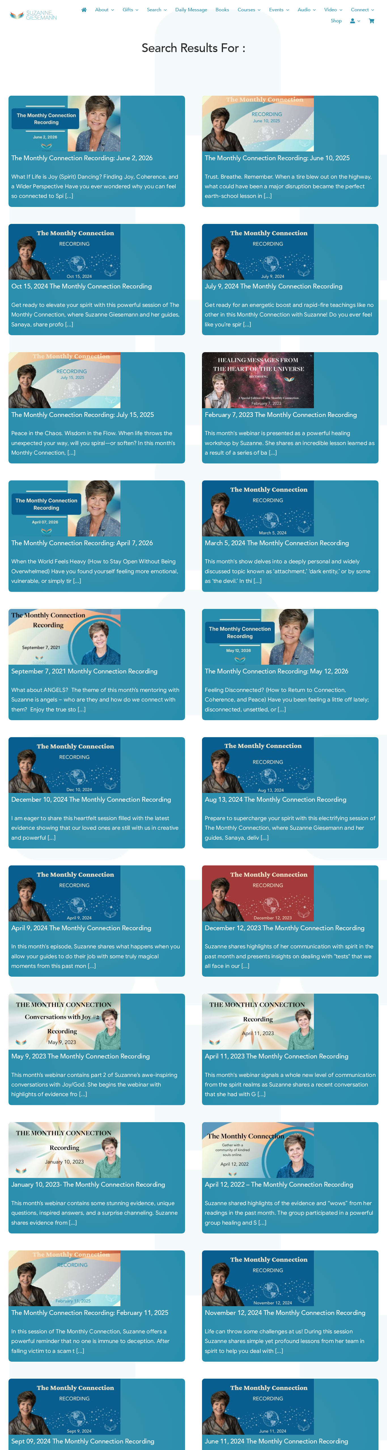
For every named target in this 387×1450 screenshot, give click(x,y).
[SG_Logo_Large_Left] (33, 12)
